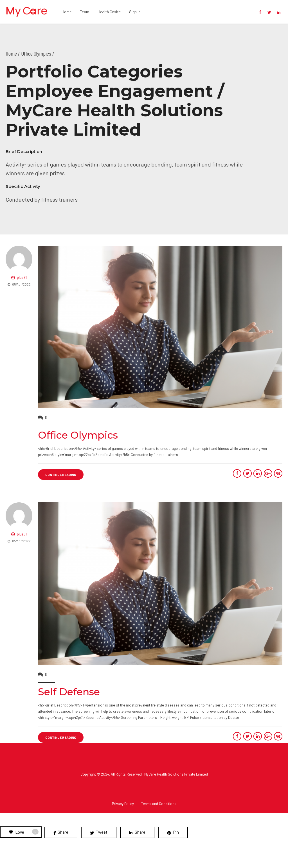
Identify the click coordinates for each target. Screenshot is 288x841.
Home (66, 11)
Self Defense (69, 692)
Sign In (134, 11)
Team (84, 11)
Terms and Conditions (158, 803)
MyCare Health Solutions (163, 774)
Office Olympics (78, 435)
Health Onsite (109, 11)
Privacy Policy (123, 803)
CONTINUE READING (60, 475)
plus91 (22, 277)
